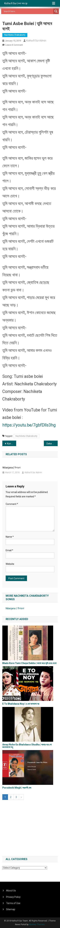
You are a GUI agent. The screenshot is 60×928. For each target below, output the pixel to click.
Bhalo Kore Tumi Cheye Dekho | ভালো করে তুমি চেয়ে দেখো (29, 663)
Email (9, 550)
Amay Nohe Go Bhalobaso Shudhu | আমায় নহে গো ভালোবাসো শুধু (27, 745)
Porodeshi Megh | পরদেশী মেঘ (16, 787)
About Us (11, 890)
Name (10, 536)
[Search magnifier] (56, 11)
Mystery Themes (36, 924)
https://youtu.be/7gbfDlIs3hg (29, 425)
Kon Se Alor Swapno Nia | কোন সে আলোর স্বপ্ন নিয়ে (11, 443)
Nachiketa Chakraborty (14, 35)
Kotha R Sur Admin (36, 40)
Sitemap (10, 909)
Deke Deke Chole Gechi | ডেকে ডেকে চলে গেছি (52, 443)
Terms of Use (13, 903)
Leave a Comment (14, 45)
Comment (12, 504)
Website (10, 564)
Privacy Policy (13, 897)
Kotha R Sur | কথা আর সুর (15, 3)
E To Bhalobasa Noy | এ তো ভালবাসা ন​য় (20, 703)
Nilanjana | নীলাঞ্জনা (11, 467)
